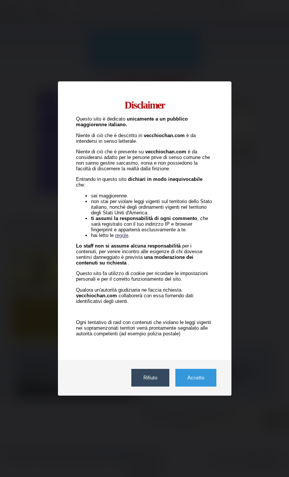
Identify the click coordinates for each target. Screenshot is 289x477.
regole (121, 235)
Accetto (195, 378)
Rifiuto (150, 378)
